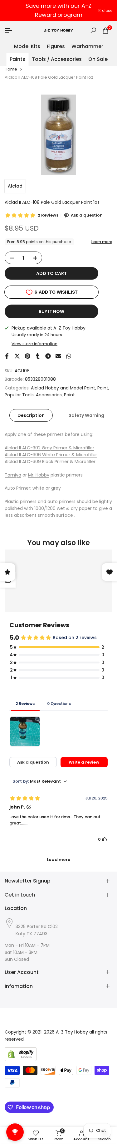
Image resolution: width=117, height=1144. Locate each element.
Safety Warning (86, 415)
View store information (34, 344)
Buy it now (51, 311)
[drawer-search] (93, 30)
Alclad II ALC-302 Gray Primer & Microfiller (49, 448)
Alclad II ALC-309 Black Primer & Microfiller (50, 461)
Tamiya (13, 475)
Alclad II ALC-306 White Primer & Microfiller (51, 455)
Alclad (15, 186)
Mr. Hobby (38, 475)
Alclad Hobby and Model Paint (63, 388)
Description (31, 415)
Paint (102, 388)
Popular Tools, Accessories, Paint (40, 395)
